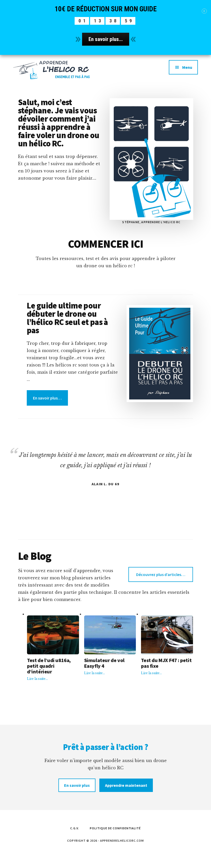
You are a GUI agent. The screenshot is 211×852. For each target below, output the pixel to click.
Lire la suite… (37, 678)
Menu (187, 67)
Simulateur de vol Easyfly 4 (104, 663)
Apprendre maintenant (126, 785)
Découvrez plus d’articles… (160, 574)
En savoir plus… (47, 397)
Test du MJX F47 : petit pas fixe (166, 663)
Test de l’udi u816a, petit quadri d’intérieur (49, 665)
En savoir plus (77, 785)
